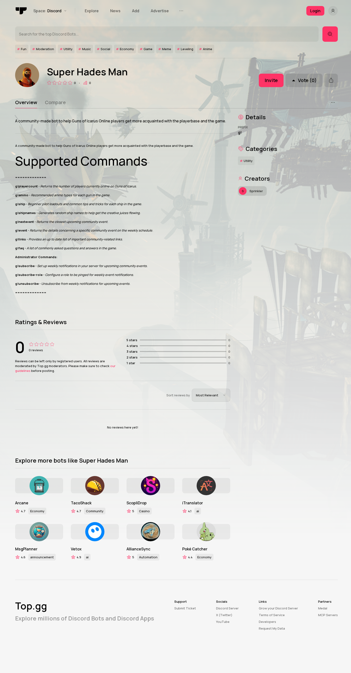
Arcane (21, 503)
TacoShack (81, 503)
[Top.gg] (21, 11)
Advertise (160, 10)
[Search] (330, 34)
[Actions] (333, 102)
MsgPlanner (26, 549)
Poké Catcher (194, 549)
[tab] (26, 102)
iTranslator (192, 503)
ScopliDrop (137, 503)
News (115, 10)
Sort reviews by (178, 395)
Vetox (76, 549)
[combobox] (211, 395)
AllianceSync (138, 549)
